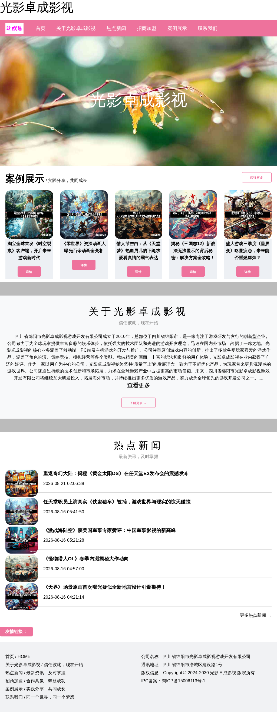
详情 (29, 271)
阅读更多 (256, 177)
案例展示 (177, 28)
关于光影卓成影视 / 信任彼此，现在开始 (44, 664)
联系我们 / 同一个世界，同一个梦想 (39, 697)
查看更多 (138, 385)
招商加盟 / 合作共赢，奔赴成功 (35, 681)
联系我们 (207, 28)
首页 (40, 28)
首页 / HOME (18, 656)
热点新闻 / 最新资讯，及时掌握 (35, 672)
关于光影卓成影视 (75, 28)
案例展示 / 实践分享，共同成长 (35, 689)
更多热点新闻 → (256, 615)
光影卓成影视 (36, 7)
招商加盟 (147, 28)
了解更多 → (138, 403)
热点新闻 (116, 28)
